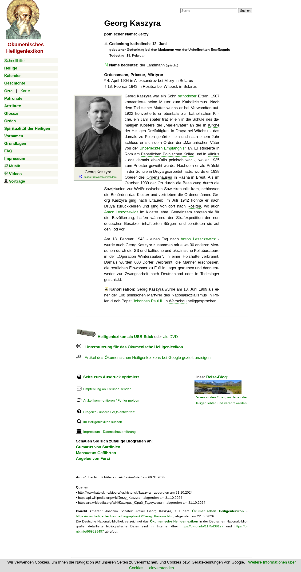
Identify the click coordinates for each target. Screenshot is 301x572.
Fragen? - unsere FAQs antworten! (109, 412)
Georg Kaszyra (98, 172)
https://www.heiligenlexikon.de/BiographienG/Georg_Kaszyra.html (124, 516)
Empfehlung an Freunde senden (107, 389)
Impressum (91, 432)
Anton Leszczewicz (121, 212)
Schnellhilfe (14, 60)
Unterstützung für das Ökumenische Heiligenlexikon (132, 347)
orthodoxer (187, 96)
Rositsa (149, 86)
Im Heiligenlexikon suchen (102, 422)
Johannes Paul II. (148, 301)
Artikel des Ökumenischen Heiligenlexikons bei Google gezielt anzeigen (145, 357)
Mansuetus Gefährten (96, 453)
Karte (25, 91)
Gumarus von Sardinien (98, 447)
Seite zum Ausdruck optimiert (111, 377)
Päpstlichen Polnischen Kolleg (167, 154)
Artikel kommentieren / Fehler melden (111, 400)
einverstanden (161, 568)
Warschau (177, 301)
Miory (169, 80)
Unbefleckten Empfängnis (162, 148)
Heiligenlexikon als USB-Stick (124, 336)
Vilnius (213, 154)
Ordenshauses (159, 177)
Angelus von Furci (93, 458)
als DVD (170, 336)
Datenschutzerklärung (119, 432)
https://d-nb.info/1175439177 (202, 526)
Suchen (245, 10)
